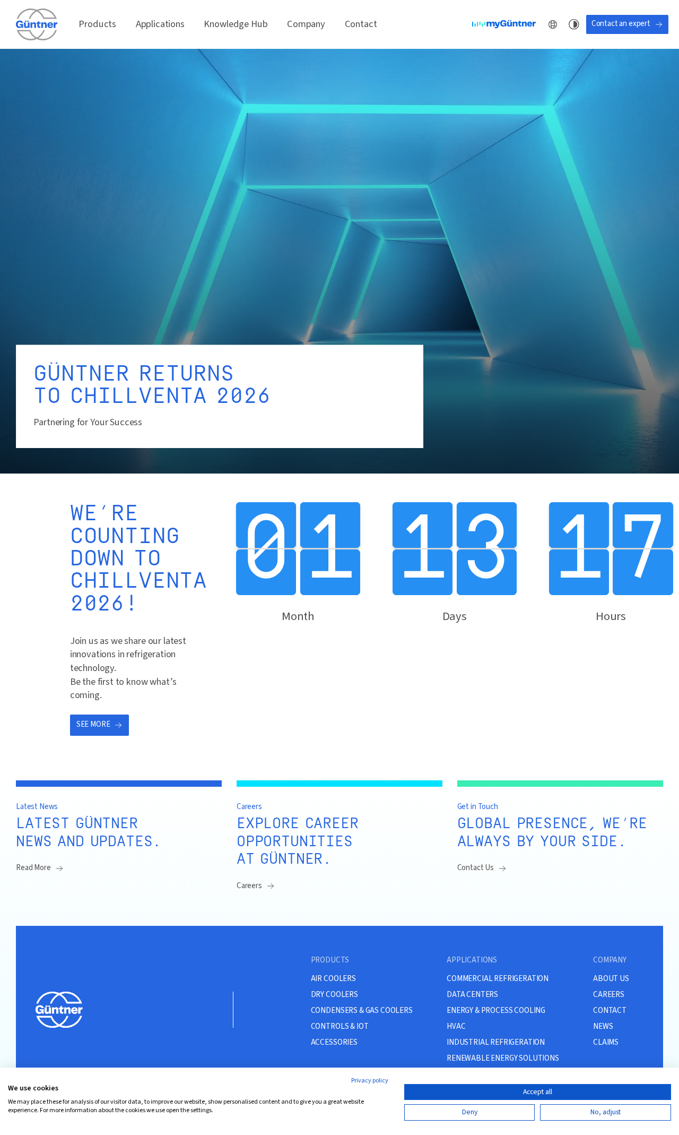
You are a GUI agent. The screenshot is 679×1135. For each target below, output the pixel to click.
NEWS (603, 1026)
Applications (160, 24)
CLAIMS (606, 1042)
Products (97, 24)
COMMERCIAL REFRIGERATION (498, 979)
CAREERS (608, 995)
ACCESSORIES (334, 1042)
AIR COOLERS (333, 979)
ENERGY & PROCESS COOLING (496, 1010)
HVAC (456, 1026)
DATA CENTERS (472, 995)
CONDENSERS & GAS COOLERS (362, 1010)
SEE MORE (93, 724)
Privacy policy (369, 1080)
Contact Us (475, 867)
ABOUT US (611, 979)
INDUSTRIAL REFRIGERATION (496, 1042)
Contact (361, 24)
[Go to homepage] (37, 24)
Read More (33, 867)
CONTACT (609, 1010)
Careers (249, 885)
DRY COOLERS (334, 995)
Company (306, 24)
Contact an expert (620, 23)
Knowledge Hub (235, 24)
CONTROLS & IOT (340, 1026)
